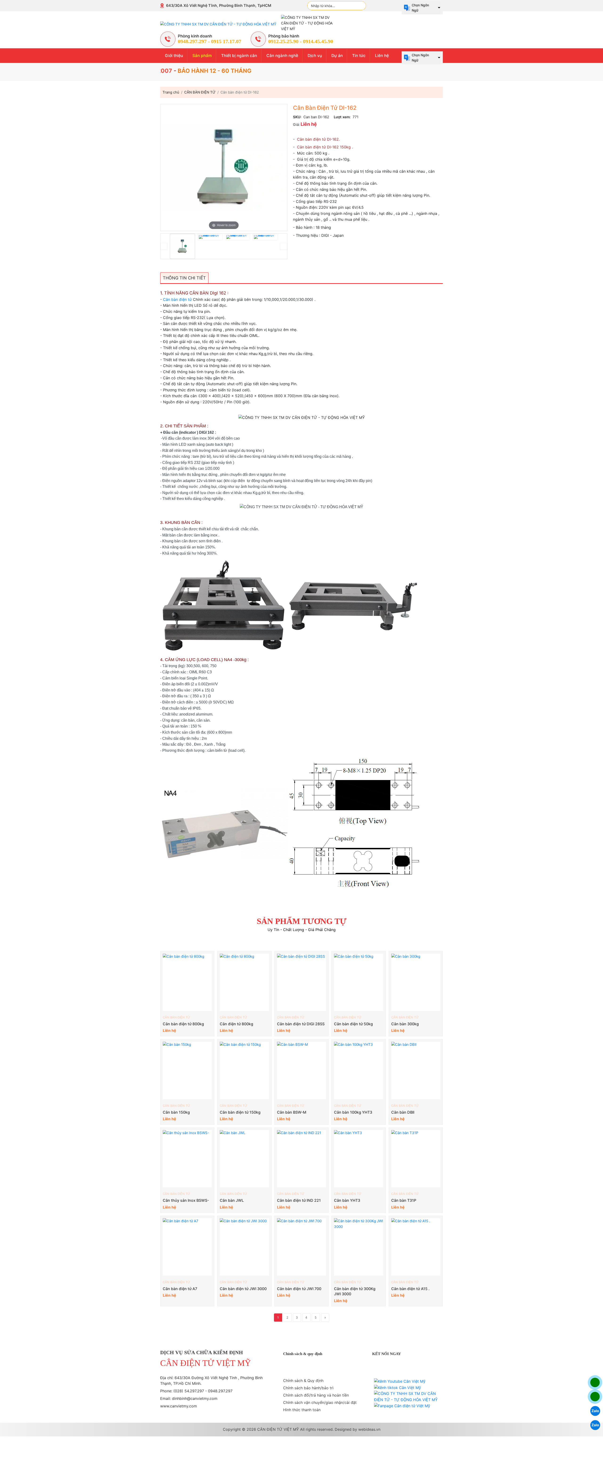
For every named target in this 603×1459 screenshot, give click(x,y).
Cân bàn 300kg (405, 1024)
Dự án (337, 55)
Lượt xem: (342, 117)
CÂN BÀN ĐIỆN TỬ (176, 1017)
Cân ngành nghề (282, 55)
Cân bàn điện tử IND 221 (299, 1200)
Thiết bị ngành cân (239, 55)
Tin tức (359, 55)
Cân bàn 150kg (176, 1112)
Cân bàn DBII (402, 1112)
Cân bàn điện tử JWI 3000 (243, 1288)
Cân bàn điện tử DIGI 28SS (301, 1024)
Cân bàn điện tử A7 (180, 1288)
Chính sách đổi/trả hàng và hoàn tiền (316, 1395)
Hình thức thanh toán (302, 1409)
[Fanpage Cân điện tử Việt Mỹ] (402, 1406)
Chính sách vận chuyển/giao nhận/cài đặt (320, 1402)
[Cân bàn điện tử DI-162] (182, 246)
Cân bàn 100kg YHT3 (353, 1112)
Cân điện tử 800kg (236, 1024)
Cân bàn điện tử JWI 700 (299, 1288)
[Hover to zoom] (223, 167)
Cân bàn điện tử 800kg (183, 1024)
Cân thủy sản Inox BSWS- (186, 1200)
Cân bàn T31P (403, 1200)
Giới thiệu (174, 55)
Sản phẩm (202, 55)
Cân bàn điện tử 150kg (240, 1112)
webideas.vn (369, 1429)
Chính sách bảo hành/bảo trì (308, 1387)
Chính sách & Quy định (303, 1380)
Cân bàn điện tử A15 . (410, 1288)
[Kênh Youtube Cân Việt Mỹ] (399, 1381)
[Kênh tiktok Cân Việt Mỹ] (397, 1388)
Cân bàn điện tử (177, 299)
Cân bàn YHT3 (347, 1200)
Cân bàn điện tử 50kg (353, 1024)
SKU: (297, 117)
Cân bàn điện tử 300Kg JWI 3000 (354, 1291)
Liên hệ (382, 55)
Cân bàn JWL (232, 1200)
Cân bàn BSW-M (291, 1112)
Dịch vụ (315, 55)
